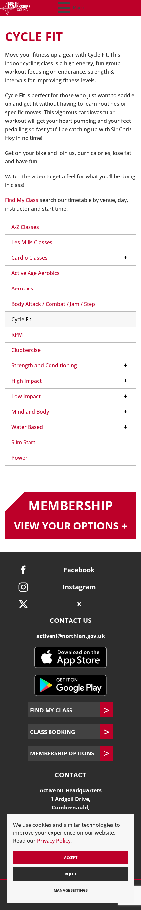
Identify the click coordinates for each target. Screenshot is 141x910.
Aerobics (22, 288)
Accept (70, 857)
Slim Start (23, 442)
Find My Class (22, 200)
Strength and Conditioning (44, 365)
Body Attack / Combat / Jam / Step (53, 303)
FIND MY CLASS (51, 710)
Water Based (27, 427)
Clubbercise (26, 350)
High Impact (26, 380)
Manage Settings (71, 890)
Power (19, 457)
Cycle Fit (21, 319)
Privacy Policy (53, 840)
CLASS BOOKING (52, 731)
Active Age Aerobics (35, 273)
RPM (17, 334)
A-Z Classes (25, 227)
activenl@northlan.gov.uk (70, 636)
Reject (70, 873)
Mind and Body (30, 411)
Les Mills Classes (31, 242)
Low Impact (26, 396)
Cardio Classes (29, 257)
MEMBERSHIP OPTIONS (62, 753)
